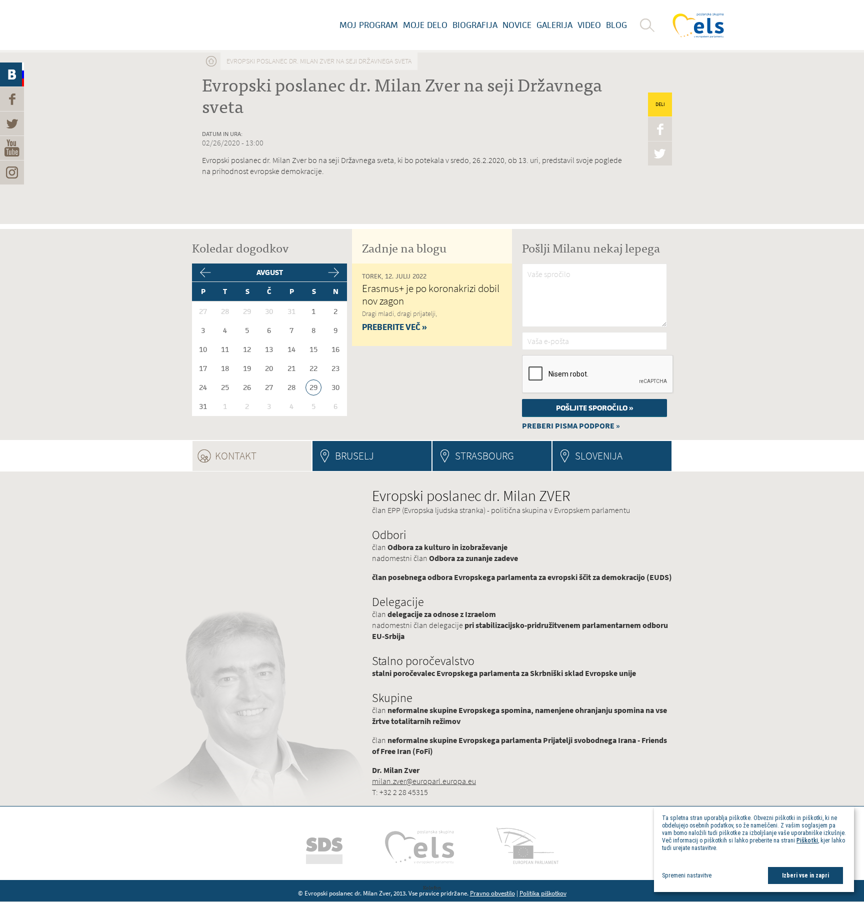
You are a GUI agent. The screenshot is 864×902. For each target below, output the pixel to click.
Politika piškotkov (543, 893)
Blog (616, 25)
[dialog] (754, 849)
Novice (517, 25)
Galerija (554, 25)
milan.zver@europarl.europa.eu (424, 781)
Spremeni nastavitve (687, 875)
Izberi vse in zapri (805, 875)
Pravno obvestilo (492, 893)
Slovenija (598, 455)
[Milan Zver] (189, 25)
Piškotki (807, 840)
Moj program (369, 25)
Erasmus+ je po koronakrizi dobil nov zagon (431, 294)
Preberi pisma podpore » (571, 425)
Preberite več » (394, 327)
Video (589, 25)
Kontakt (263, 455)
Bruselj (354, 455)
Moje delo (425, 25)
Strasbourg (484, 455)
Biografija (475, 25)
